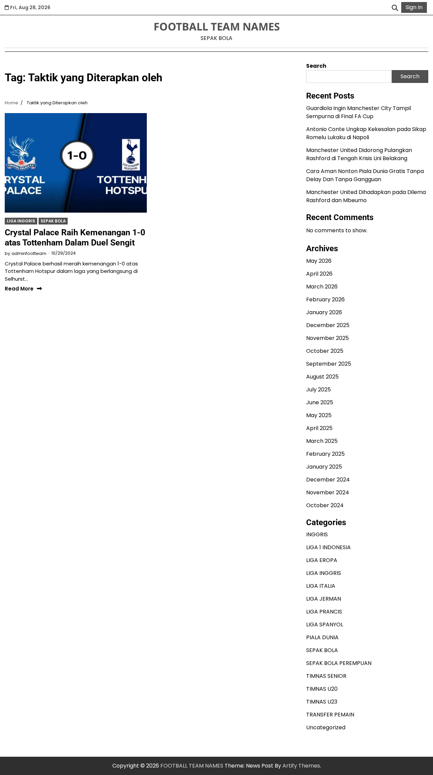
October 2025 (324, 351)
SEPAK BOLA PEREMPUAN (338, 663)
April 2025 (319, 428)
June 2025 (319, 402)
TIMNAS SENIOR (326, 676)
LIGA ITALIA (320, 586)
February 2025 (325, 454)
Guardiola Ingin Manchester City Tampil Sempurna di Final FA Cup (358, 112)
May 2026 (319, 261)
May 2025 (319, 415)
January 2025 (324, 467)
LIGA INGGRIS (21, 221)
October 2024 (325, 505)
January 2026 (324, 312)
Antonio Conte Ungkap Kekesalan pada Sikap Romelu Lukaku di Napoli (366, 133)
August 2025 (322, 377)
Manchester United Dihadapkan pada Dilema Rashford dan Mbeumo (366, 196)
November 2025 (327, 338)
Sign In (414, 7)
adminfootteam (29, 253)
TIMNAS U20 (322, 689)
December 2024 (328, 479)
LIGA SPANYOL (324, 624)
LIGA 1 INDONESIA (328, 547)
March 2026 (322, 286)
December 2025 (327, 325)
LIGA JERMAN (323, 599)
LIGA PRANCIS (324, 612)
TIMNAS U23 (321, 702)
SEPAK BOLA (53, 221)
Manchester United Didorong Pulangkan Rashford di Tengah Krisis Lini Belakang (359, 154)
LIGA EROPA (321, 560)
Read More (19, 289)
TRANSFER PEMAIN (330, 714)
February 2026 (325, 299)
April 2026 (319, 274)
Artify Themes (301, 766)
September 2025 (328, 364)
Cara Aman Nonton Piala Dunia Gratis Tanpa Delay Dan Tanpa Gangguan (365, 175)
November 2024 (327, 492)
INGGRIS (317, 534)
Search (316, 66)
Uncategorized (325, 727)
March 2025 (322, 441)
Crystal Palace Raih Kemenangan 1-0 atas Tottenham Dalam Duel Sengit (75, 237)
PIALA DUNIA (322, 637)
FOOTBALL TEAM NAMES (217, 26)
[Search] (395, 7)
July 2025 (318, 389)
